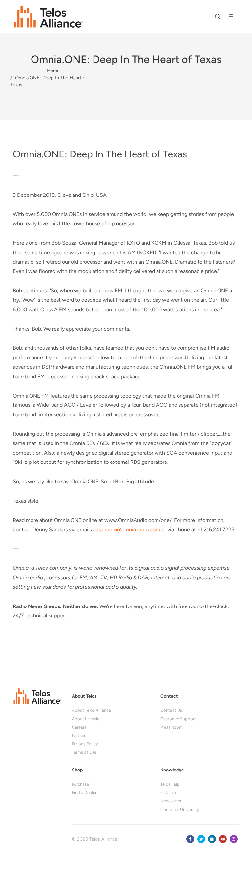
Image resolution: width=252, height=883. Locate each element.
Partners (79, 735)
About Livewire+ (87, 718)
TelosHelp (169, 784)
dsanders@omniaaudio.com (127, 529)
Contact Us (171, 710)
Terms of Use (84, 752)
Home (53, 70)
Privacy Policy (85, 743)
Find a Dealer (84, 792)
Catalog (168, 792)
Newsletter (170, 800)
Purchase (80, 784)
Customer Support (178, 718)
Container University (179, 809)
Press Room (171, 727)
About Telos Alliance (91, 710)
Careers (79, 727)
